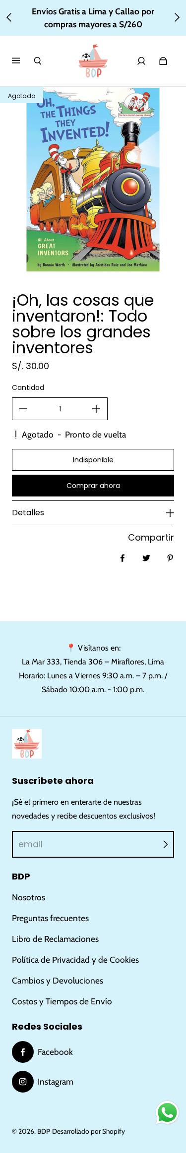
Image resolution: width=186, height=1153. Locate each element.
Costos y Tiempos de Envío (62, 1001)
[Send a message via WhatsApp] (167, 1112)
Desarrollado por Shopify (88, 1131)
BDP (43, 1131)
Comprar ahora (93, 486)
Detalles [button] (28, 512)
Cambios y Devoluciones (57, 980)
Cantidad (28, 387)
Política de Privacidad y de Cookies (75, 959)
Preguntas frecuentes (50, 918)
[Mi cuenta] (141, 61)
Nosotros (28, 897)
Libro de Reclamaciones (55, 938)
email (30, 844)
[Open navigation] (23, 61)
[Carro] (163, 61)
